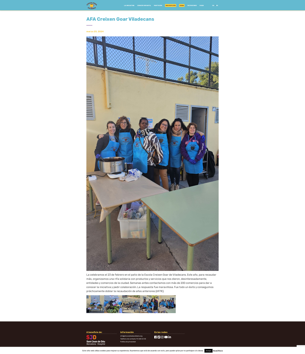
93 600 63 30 (141, 339)
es (217, 5)
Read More (218, 351)
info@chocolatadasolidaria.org (131, 336)
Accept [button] (208, 351)
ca (213, 5)
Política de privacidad (128, 342)
